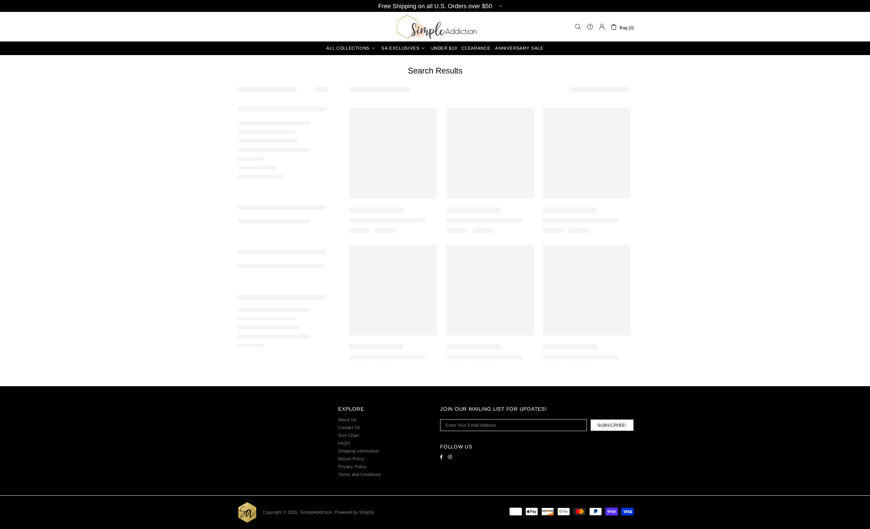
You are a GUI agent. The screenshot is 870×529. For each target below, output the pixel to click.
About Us (347, 419)
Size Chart (348, 435)
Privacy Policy (352, 466)
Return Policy (351, 458)
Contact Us (349, 427)
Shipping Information (358, 451)
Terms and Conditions (359, 474)
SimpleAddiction (435, 26)
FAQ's (344, 443)
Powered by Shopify (354, 512)
